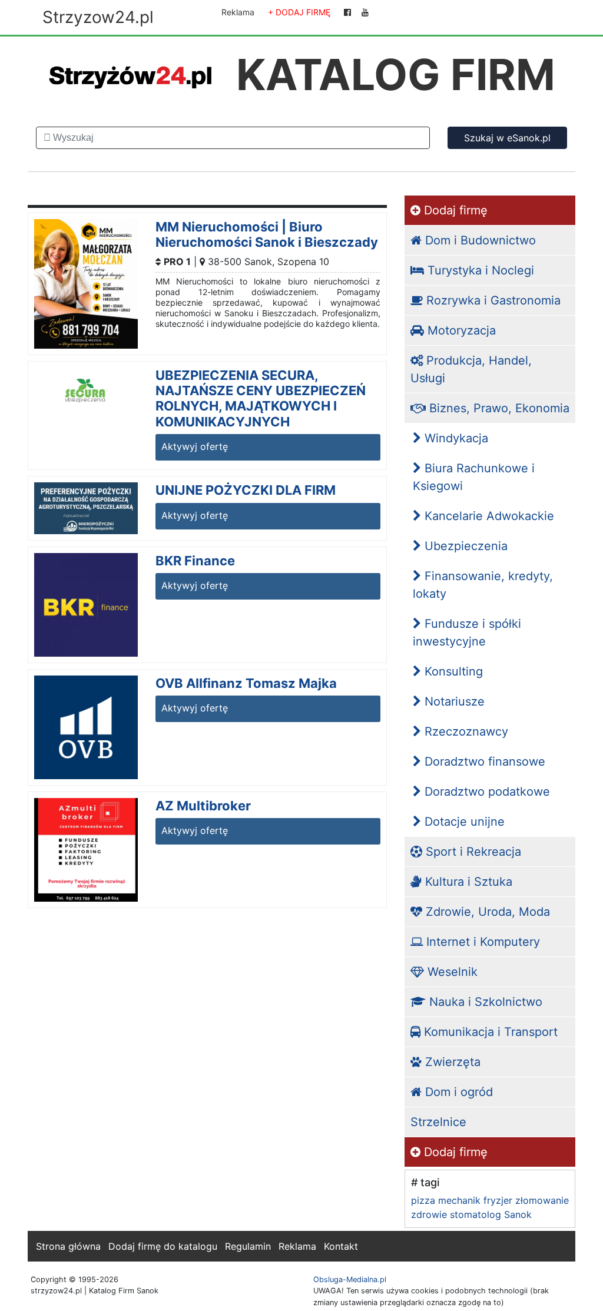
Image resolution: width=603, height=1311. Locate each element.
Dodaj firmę (454, 210)
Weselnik (451, 972)
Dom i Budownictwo (479, 240)
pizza (423, 1200)
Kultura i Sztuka (467, 882)
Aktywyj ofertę (194, 446)
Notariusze (453, 701)
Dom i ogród (457, 1092)
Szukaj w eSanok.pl (507, 138)
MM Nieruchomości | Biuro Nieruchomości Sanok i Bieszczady (266, 234)
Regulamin (248, 1246)
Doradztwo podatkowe (485, 791)
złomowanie (542, 1200)
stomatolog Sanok (491, 1214)
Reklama (237, 12)
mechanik (459, 1200)
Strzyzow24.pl (98, 17)
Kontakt (341, 1246)
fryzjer (497, 1200)
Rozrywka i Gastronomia (492, 300)
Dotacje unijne (463, 822)
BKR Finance (195, 560)
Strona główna (68, 1246)
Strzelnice (438, 1122)
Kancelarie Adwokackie (487, 516)
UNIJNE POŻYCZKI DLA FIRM (245, 490)
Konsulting (452, 671)
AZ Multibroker (203, 805)
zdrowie (429, 1214)
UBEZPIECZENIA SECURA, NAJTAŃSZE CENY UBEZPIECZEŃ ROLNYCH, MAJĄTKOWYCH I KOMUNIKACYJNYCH (260, 398)
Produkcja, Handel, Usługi (471, 369)
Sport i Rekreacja (471, 852)
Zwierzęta (451, 1062)
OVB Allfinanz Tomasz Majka (246, 683)
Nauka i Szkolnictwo (484, 1002)
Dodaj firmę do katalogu (162, 1246)
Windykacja (454, 438)
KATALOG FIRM (395, 74)
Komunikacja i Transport (489, 1032)
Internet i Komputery (481, 942)
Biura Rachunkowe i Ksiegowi (474, 477)
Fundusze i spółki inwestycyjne (467, 632)
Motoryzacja (460, 330)
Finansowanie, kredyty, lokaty (483, 585)
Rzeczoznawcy (464, 731)
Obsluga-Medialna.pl (349, 1279)
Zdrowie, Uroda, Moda (486, 912)
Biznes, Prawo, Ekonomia (497, 408)
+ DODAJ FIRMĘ (299, 12)
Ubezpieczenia (464, 546)
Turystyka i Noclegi (479, 270)
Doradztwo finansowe (483, 761)
